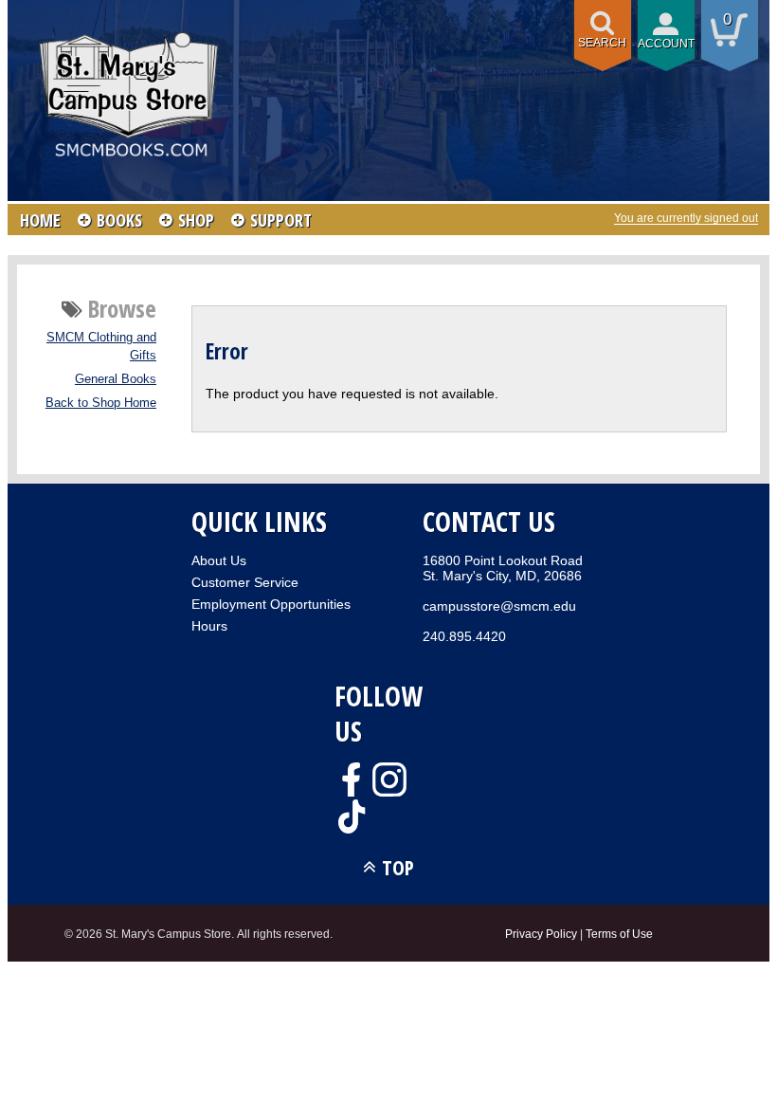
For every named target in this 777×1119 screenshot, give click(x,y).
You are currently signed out (686, 218)
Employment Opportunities (271, 604)
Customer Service (244, 582)
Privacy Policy (541, 933)
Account (666, 43)
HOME (40, 220)
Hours (209, 625)
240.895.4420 (464, 636)
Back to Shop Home (100, 403)
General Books (115, 379)
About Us (218, 560)
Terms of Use (619, 933)
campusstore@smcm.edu (499, 606)
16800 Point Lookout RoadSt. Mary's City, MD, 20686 (503, 568)
